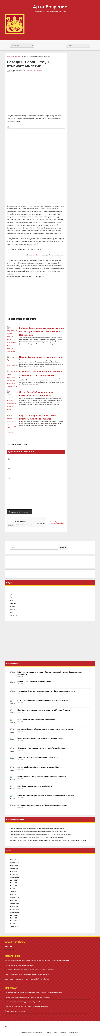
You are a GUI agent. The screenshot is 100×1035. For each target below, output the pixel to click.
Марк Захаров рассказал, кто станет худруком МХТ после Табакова (43, 710)
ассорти (12, 592)
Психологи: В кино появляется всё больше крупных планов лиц (42, 805)
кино (24, 70)
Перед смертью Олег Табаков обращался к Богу (36, 720)
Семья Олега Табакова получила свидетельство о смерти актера (42, 701)
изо (11, 598)
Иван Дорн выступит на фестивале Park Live (34, 786)
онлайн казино (9, 949)
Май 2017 (13, 889)
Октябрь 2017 (14, 874)
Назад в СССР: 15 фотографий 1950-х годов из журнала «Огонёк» (41, 837)
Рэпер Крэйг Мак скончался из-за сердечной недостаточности (41, 777)
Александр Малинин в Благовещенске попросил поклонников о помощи (45, 729)
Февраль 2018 (14, 862)
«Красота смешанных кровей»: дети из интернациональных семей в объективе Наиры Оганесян (55, 840)
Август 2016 (14, 915)
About (7, 1026)
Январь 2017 (14, 900)
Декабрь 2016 (14, 903)
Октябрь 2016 (14, 909)
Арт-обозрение (50, 7)
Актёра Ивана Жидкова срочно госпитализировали (55, 522)
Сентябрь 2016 (15, 912)
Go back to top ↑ (74, 1032)
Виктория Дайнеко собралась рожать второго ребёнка (38, 767)
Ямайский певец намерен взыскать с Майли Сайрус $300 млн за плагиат (45, 796)
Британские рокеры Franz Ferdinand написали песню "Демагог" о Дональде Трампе (32, 992)
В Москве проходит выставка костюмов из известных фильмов (26, 1006)
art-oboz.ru (36, 255)
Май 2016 (13, 924)
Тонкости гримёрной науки (14, 1011)
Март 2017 (13, 894)
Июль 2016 (13, 918)
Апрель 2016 (14, 926)
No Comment (38, 70)
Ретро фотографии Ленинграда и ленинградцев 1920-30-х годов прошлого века (44, 834)
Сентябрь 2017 (15, 877)
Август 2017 (14, 880)
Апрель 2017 (14, 891)
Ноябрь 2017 (14, 871)
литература (13, 603)
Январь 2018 (14, 865)
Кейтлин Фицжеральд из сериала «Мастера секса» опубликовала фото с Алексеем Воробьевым (41, 331)
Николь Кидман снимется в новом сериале (41, 357)
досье (12, 595)
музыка (12, 606)
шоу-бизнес (13, 615)
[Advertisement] (36, 93)
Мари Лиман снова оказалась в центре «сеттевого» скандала (41, 739)
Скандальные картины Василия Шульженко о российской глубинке (45, 831)
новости (29, 70)
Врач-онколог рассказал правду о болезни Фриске (21, 1002)
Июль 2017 (13, 883)
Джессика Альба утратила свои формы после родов (37, 758)
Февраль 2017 (14, 897)
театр (11, 612)
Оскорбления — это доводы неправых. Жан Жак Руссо (45, 828)
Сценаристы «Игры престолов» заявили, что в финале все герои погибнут (46, 691)
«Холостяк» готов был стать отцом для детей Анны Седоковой (41, 748)
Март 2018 (13, 859)
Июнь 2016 (13, 921)
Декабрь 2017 (14, 868)
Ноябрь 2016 (14, 906)
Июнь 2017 (13, 886)
